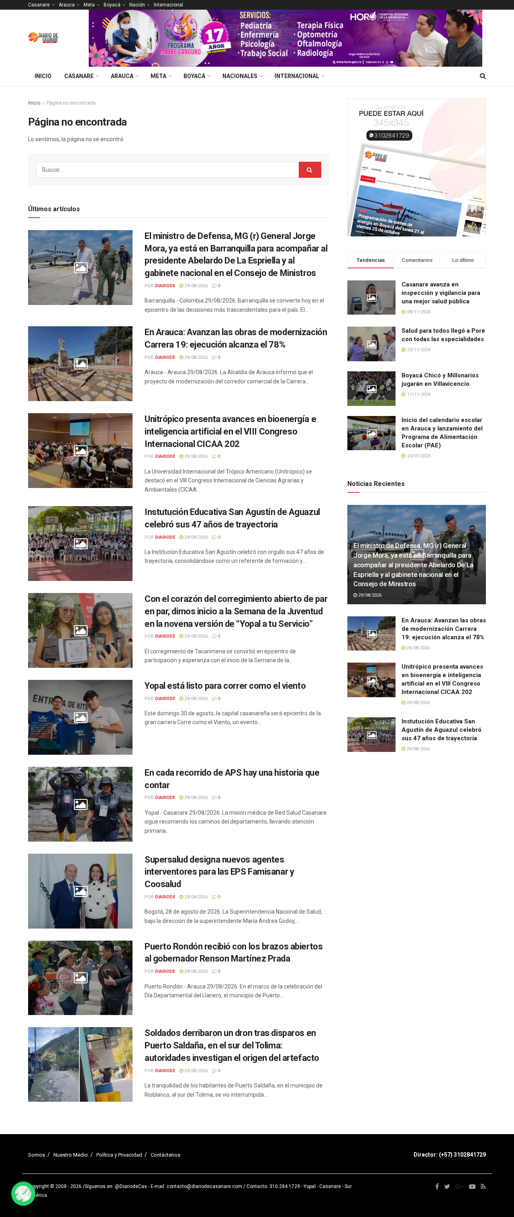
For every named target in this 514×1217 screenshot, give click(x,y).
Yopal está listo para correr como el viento (225, 686)
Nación (137, 5)
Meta (89, 5)
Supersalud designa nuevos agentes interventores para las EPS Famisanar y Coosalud (219, 872)
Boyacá (112, 5)
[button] (23, 1194)
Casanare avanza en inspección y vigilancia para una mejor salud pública (441, 293)
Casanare (39, 5)
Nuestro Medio (70, 1155)
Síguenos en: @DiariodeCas (116, 1186)
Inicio (43, 76)
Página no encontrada (71, 103)
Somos (36, 1155)
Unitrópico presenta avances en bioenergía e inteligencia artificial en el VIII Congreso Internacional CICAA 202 (230, 431)
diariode (165, 285)
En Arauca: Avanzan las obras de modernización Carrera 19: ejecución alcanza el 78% (444, 629)
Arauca (67, 5)
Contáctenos (165, 1155)
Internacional (168, 5)
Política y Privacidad (119, 1155)
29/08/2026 (195, 285)
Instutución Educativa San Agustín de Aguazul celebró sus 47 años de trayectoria (441, 730)
